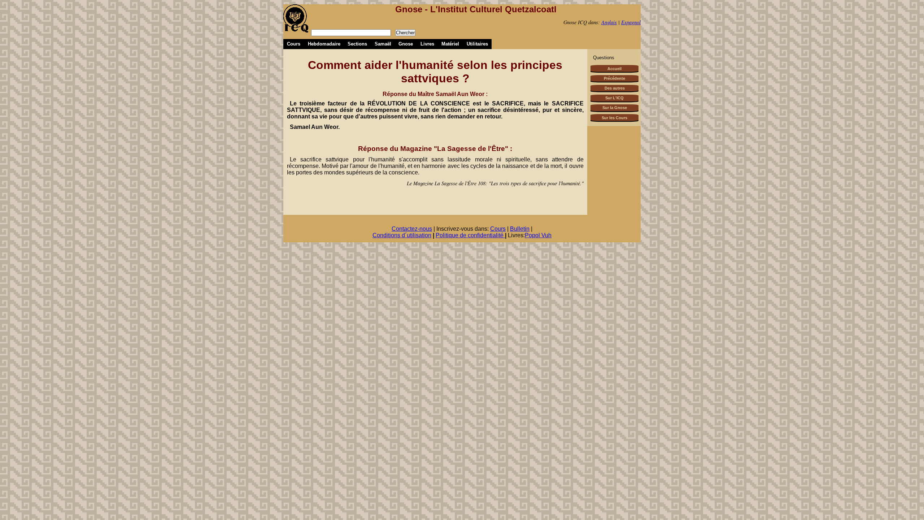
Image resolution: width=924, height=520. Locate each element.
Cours (293, 44)
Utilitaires (477, 44)
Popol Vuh (538, 235)
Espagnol (631, 22)
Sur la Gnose (614, 107)
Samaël (383, 44)
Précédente (614, 78)
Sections (357, 44)
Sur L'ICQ (614, 98)
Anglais (609, 22)
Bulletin (519, 229)
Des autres (615, 88)
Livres (427, 44)
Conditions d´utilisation (401, 235)
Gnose (405, 44)
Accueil (614, 68)
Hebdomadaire (324, 44)
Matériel (450, 44)
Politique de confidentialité (470, 235)
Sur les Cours (614, 118)
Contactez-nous (412, 229)
